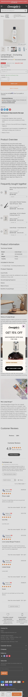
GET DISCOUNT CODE (14, 368)
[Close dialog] (23, 326)
